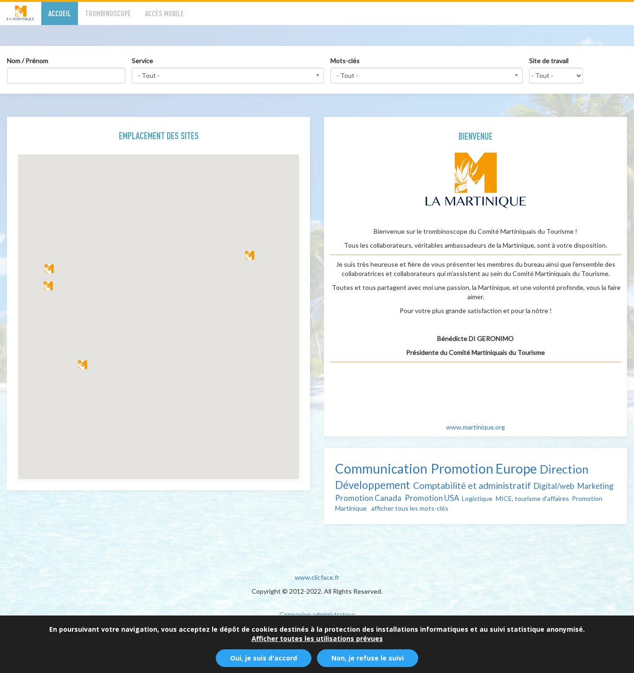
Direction (564, 469)
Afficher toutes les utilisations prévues (317, 638)
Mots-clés (345, 60)
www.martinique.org (475, 427)
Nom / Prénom (27, 60)
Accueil (59, 13)
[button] (249, 255)
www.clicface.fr (317, 577)
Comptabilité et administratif (472, 485)
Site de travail (549, 60)
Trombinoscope (108, 13)
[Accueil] (24, 13)
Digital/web (554, 486)
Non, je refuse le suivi (367, 658)
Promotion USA (432, 498)
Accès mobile (164, 13)
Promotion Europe (484, 468)
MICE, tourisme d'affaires (532, 498)
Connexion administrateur (317, 614)
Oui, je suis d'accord (263, 658)
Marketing (595, 486)
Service (142, 60)
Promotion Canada (368, 498)
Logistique (477, 498)
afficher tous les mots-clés (409, 508)
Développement (372, 485)
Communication (381, 468)
